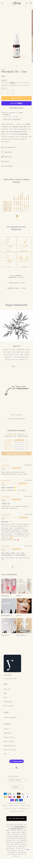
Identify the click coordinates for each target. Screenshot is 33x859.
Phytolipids (8, 701)
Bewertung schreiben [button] (16, 453)
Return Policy (9, 741)
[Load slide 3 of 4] (17, 366)
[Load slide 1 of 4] (13, 366)
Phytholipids (5, 616)
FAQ (5, 754)
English (15, 787)
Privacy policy (26, 805)
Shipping (12, 82)
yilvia (15, 803)
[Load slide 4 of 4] (20, 366)
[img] (5, 465)
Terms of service (11, 808)
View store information (12, 119)
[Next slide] (23, 366)
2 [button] (15, 566)
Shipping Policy (9, 745)
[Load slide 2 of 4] (15, 366)
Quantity (4, 88)
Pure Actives (21, 635)
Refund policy (14, 805)
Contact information (17, 811)
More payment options (16, 107)
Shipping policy (24, 808)
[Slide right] (21, 66)
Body (18, 596)
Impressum (7, 733)
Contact (6, 729)
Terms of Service (10, 749)
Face (18, 616)
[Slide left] (12, 66)
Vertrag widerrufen (16, 818)
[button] (2, 3)
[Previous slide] (10, 366)
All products (5, 596)
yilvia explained (10, 717)
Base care (4, 635)
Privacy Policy (9, 737)
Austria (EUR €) (15, 780)
